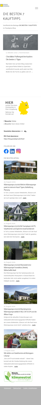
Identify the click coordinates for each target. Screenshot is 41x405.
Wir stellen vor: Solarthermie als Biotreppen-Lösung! (19, 354)
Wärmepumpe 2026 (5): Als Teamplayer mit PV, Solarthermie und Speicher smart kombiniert (20, 227)
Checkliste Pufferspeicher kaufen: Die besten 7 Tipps (19, 57)
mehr (24, 197)
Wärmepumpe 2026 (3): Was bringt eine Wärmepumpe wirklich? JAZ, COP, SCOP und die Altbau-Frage (20, 311)
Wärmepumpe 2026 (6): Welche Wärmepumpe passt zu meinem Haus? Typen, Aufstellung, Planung (20, 187)
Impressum (7, 388)
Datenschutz (17, 388)
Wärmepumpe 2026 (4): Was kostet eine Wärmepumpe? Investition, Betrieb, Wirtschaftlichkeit (17, 267)
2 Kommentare (23, 52)
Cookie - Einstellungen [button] (30, 388)
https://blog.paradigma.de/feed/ (14, 138)
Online (10, 121)
